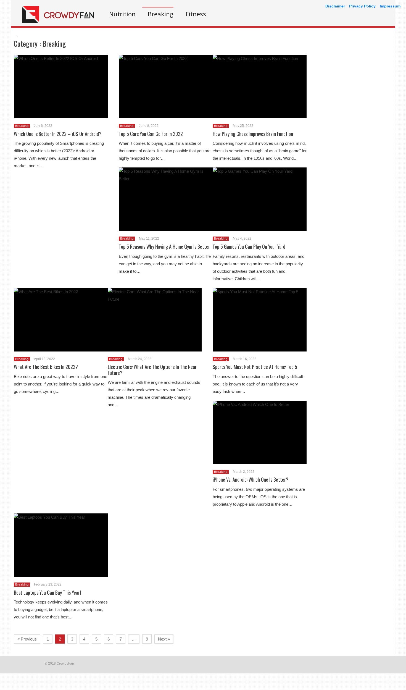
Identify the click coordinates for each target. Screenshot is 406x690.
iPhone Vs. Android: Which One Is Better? (250, 479)
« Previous (27, 639)
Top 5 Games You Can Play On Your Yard (249, 246)
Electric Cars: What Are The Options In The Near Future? (152, 369)
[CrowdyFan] (58, 21)
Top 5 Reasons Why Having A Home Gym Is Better (164, 246)
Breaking (160, 14)
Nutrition (122, 14)
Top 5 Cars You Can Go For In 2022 (151, 133)
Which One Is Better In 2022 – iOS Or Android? (57, 133)
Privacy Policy (362, 6)
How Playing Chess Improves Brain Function (253, 133)
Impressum (390, 6)
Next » (164, 639)
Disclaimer (335, 6)
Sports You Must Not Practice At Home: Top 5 (255, 366)
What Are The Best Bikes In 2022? (46, 366)
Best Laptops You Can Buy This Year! (47, 592)
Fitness (196, 14)
